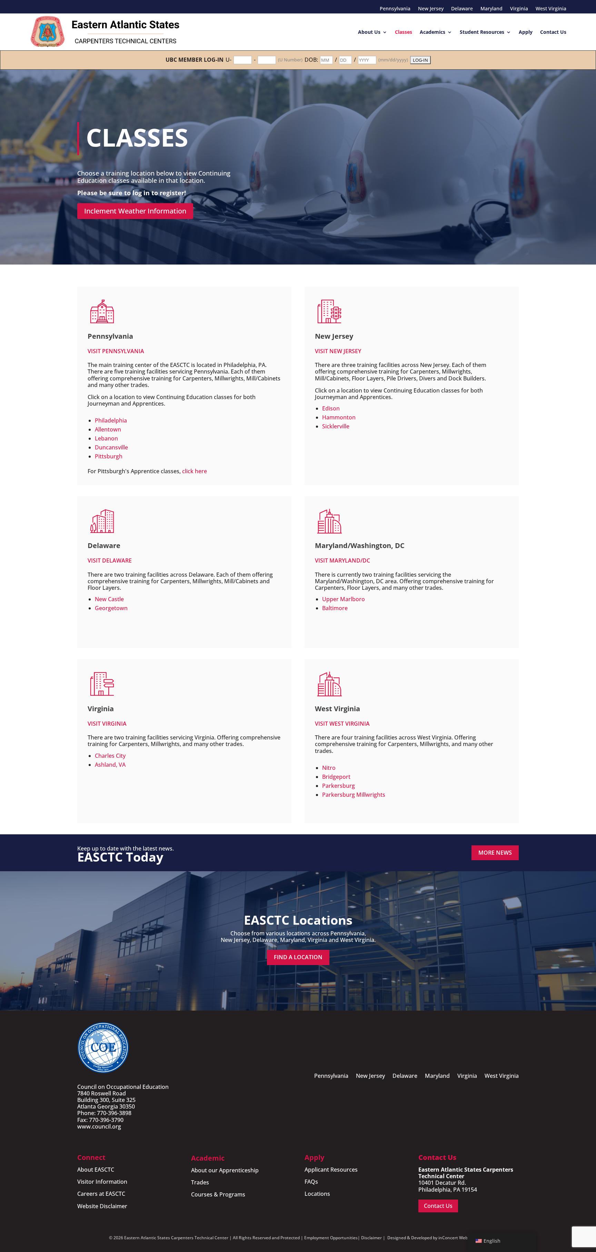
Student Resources (482, 32)
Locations (317, 1194)
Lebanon (106, 438)
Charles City (110, 755)
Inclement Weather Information (135, 211)
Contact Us (553, 32)
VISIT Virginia (107, 723)
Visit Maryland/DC (342, 560)
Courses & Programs (218, 1194)
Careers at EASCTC (101, 1194)
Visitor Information (102, 1181)
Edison (331, 408)
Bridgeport (336, 777)
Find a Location (298, 957)
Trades (200, 1182)
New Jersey (431, 9)
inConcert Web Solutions (462, 1238)
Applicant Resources (331, 1169)
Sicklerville (335, 426)
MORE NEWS (495, 852)
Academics (432, 32)
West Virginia (551, 9)
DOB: (311, 60)
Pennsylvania (395, 9)
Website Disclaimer (102, 1206)
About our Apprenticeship (225, 1170)
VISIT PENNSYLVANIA (116, 351)
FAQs (311, 1181)
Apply (526, 32)
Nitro (329, 768)
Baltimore (335, 608)
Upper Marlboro (343, 599)
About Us (369, 32)
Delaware (462, 9)
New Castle (109, 599)
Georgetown (111, 608)
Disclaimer (371, 1238)
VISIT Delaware (110, 560)
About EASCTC (95, 1169)
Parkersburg (338, 785)
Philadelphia (111, 420)
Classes (403, 32)
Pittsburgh (108, 456)
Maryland (491, 9)
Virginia (519, 9)
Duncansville (111, 447)
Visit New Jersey (338, 351)
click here (194, 471)
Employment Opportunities (331, 1238)
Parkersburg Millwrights (353, 794)
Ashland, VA (110, 764)
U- (228, 60)
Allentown (108, 429)
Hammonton (339, 417)
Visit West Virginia (342, 723)
